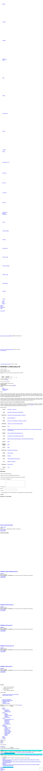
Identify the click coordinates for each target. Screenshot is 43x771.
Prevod (3, 376)
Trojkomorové (20, 420)
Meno (1, 488)
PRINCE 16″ (7, 721)
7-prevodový (14, 409)
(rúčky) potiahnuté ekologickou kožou (13, 458)
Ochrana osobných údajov (7, 699)
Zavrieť (1, 742)
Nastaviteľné (13, 461)
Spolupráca (4, 702)
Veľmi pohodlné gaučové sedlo (18, 435)
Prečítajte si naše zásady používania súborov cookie (25, 752)
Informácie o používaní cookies (8, 700)
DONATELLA (7, 710)
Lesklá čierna (23, 415)
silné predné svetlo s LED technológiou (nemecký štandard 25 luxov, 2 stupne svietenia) (22, 429)
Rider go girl (5, 59)
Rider (3, 77)
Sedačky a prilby (5, 274)
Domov (1, 335)
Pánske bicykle (5, 335)
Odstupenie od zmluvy (6, 703)
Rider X (4, 131)
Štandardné (9, 412)
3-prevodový (9, 409)
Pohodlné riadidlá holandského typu (17, 433)
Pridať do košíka (3, 384)
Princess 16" (5, 172)
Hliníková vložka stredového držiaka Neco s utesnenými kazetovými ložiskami (20, 438)
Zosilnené (24, 420)
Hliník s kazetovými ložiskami (12, 450)
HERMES (10, 335)
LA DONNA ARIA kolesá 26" (5, 364)
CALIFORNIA (7, 717)
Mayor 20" (4, 202)
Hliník (8, 441)
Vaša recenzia (3, 486)
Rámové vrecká (5, 248)
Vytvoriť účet (2, 746)
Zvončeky (4, 239)
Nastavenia (2, 753)
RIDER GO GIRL (8, 711)
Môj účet (4, 738)
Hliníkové (16, 420)
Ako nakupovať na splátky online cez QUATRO (11, 694)
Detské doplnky (5, 283)
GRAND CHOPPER (8, 715)
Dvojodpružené (10, 435)
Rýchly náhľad (2, 530)
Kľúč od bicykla (10, 464)
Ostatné (6, 735)
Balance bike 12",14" (6, 162)
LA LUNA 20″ (7, 722)
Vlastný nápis (2, 379)
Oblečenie (4, 291)
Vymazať (6, 379)
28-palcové (9, 420)
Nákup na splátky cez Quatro (7, 695)
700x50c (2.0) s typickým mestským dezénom (15, 423)
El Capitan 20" (5, 212)
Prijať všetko (13, 753)
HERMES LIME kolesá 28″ (6, 666)
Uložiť (1, 767)
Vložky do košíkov (6, 230)
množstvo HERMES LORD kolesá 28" (7, 383)
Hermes (4, 95)
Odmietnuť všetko (7, 753)
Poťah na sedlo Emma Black (6, 525)
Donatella (4, 40)
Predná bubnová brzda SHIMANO (17, 412)
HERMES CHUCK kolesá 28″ (7, 604)
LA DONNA (7, 709)
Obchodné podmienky (6, 701)
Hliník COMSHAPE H (11, 417)
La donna (4, 21)
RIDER (6, 713)
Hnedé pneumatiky (18, 415)
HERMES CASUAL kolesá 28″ (7, 645)
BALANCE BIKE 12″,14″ (9, 719)
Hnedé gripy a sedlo (10, 415)
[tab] (23, 388)
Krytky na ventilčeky (6, 265)
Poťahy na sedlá (7, 730)
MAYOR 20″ (7, 723)
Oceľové (8, 433)
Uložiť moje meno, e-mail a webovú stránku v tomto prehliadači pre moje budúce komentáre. (17, 492)
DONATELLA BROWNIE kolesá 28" (7, 349)
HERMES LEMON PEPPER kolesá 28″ (9, 571)
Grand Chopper (5, 113)
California (4, 149)
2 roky (8, 467)
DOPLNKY (32, 404)
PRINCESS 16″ (7, 720)
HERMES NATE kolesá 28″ (6, 625)
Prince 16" (4, 182)
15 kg (8, 426)
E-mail (1, 490)
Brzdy (3, 377)
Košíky (4, 222)
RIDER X (6, 716)
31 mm (13, 420)
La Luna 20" (5, 192)
